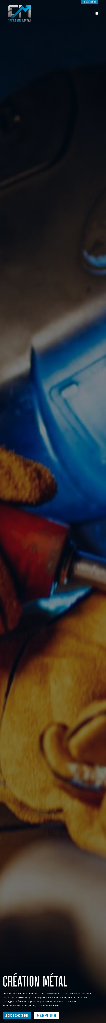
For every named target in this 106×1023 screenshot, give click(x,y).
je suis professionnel (16, 1015)
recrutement (90, 2)
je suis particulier (46, 1015)
